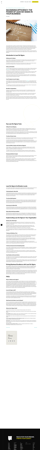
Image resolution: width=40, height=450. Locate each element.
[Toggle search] (1, 3)
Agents (27, 1)
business (28, 80)
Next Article (35, 327)
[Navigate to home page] (1, 225)
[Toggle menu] (1, 2)
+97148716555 (22, 1)
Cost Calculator (35, 1)
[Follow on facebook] (1, 444)
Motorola (8, 69)
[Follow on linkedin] (1, 448)
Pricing (25, 1)
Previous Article (8, 327)
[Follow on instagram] (1, 446)
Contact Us (30, 1)
